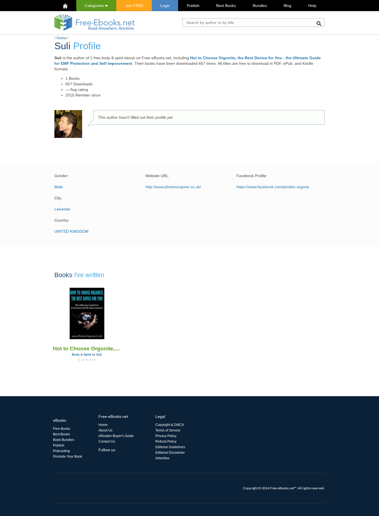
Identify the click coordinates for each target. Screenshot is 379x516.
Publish (193, 5)
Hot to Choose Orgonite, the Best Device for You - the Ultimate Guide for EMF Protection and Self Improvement (87, 348)
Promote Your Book (67, 456)
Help (312, 5)
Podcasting (61, 451)
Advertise (162, 458)
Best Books (226, 5)
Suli (99, 354)
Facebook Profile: (251, 175)
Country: (61, 220)
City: (58, 198)
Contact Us (106, 441)
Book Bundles (63, 440)
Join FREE (134, 5)
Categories (95, 5)
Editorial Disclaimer (170, 453)
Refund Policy (165, 441)
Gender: (61, 175)
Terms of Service (167, 430)
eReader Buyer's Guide (116, 436)
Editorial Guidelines (170, 447)
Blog (287, 5)
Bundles (260, 5)
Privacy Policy (165, 436)
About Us (105, 430)
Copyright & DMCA (169, 425)
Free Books (61, 429)
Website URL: (157, 175)
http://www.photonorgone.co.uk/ (173, 187)
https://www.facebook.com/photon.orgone (272, 187)
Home (61, 38)
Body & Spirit (81, 354)
